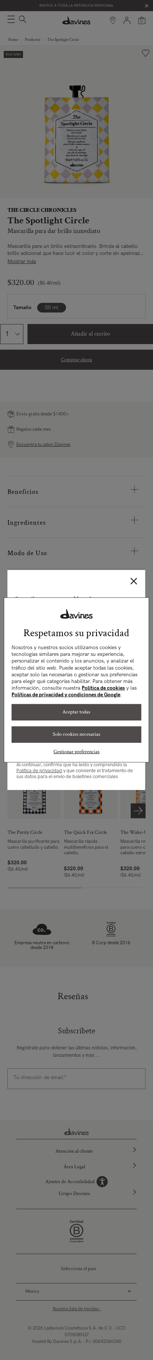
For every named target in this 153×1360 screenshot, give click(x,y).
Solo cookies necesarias (76, 734)
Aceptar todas (76, 712)
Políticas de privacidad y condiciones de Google (66, 695)
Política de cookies (103, 688)
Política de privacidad (39, 771)
